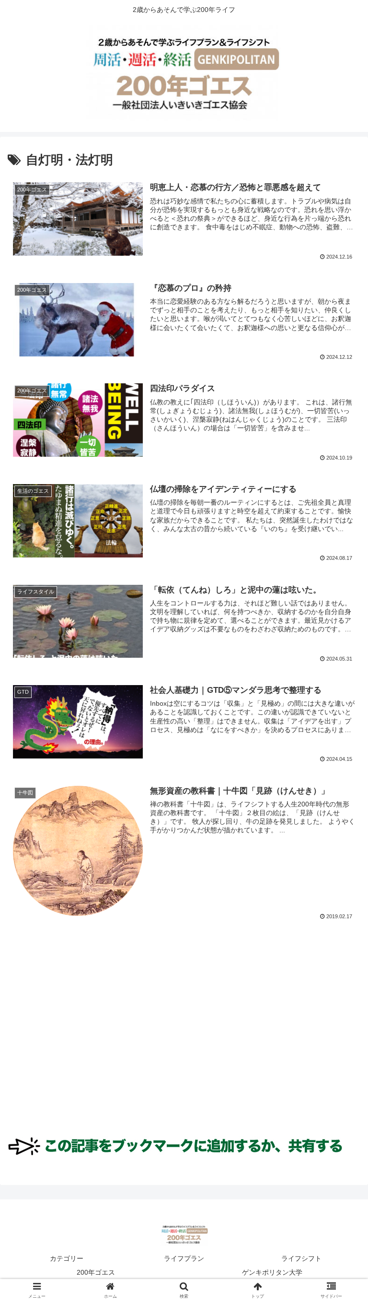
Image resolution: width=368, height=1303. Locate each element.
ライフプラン (184, 1258)
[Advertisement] (184, 1036)
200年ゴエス (96, 1272)
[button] (340, 967)
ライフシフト (301, 1258)
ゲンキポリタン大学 (272, 1272)
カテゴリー (66, 1258)
